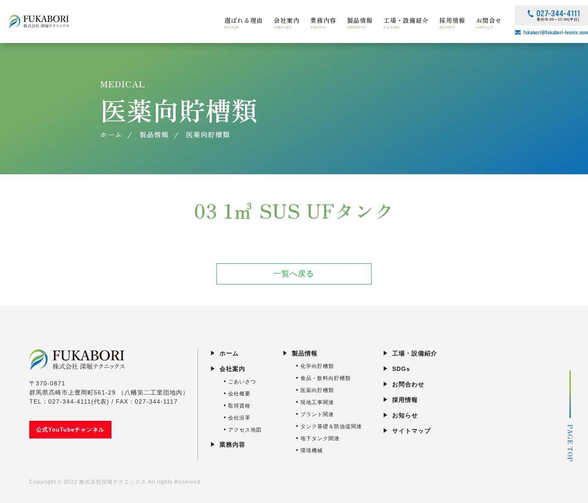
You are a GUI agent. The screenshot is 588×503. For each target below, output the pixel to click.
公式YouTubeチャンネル (70, 429)
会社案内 (232, 368)
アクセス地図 (245, 430)
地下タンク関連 (320, 438)
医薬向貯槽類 (317, 390)
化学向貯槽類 (317, 366)
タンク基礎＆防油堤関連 (331, 426)
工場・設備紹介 (414, 353)
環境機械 (311, 450)
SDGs (401, 368)
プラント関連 (317, 414)
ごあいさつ (242, 382)
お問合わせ (408, 384)
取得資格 (239, 406)
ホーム (229, 353)
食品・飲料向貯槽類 (325, 378)
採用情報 (405, 399)
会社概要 (239, 394)
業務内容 (232, 444)
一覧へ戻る (293, 273)
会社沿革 (239, 418)
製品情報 (305, 353)
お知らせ (405, 415)
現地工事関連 (317, 402)
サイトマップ (411, 430)
